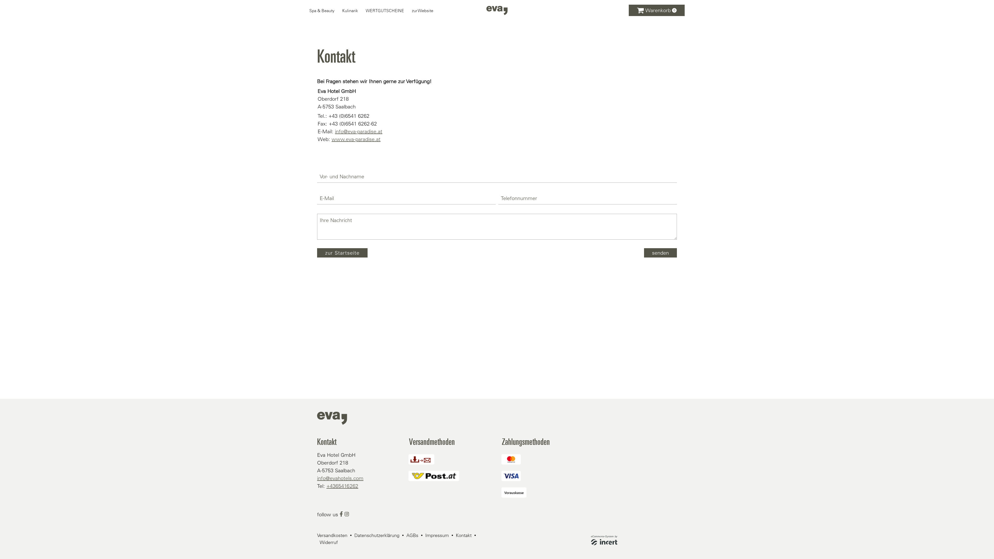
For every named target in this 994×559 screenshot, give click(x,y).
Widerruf (329, 542)
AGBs (412, 535)
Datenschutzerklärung (376, 535)
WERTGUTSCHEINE (385, 10)
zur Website (422, 10)
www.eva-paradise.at (356, 139)
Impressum (437, 535)
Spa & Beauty (321, 10)
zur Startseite (342, 253)
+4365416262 (342, 486)
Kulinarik (350, 10)
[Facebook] (341, 514)
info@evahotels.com (340, 478)
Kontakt (464, 535)
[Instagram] (347, 514)
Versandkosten (332, 535)
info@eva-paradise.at (358, 131)
